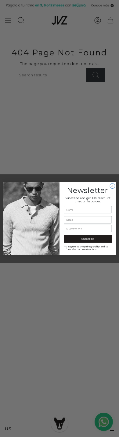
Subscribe (87, 238)
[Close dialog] (112, 186)
